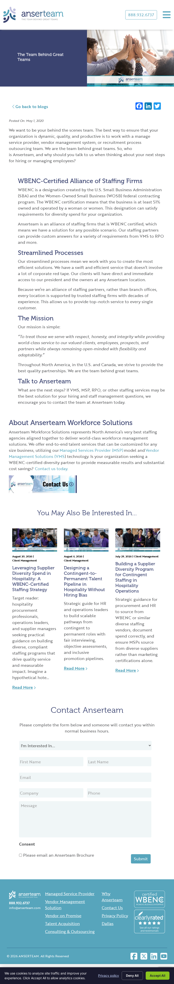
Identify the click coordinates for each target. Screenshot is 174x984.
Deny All (132, 975)
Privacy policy (108, 975)
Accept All (157, 975)
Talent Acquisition (62, 923)
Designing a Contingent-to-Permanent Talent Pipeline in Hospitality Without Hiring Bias (84, 581)
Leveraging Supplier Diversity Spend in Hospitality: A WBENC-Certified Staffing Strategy (33, 578)
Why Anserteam (112, 897)
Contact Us (112, 908)
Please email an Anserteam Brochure (58, 855)
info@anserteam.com (25, 907)
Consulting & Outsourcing (70, 931)
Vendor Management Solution (65, 905)
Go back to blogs (31, 106)
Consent (27, 844)
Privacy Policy (115, 916)
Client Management (24, 560)
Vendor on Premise (63, 916)
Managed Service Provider (69, 894)
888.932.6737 (141, 15)
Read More (22, 687)
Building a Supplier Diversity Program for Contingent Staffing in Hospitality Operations (135, 577)
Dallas (108, 923)
